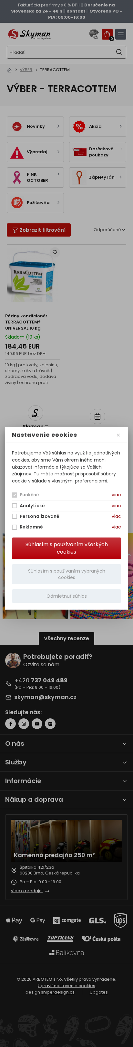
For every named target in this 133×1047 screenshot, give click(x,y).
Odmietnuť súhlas (66, 596)
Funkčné (29, 494)
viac (116, 494)
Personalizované (39, 516)
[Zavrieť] (118, 435)
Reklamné (31, 527)
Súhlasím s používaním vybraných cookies (66, 574)
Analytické (32, 505)
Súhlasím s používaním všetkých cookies (67, 548)
